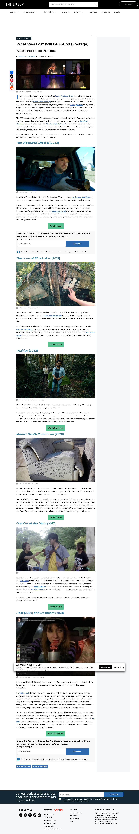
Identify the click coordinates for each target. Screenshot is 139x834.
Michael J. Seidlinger (27, 56)
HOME (19, 38)
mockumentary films (80, 197)
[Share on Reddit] (11, 88)
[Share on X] (11, 76)
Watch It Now (56, 226)
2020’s (23, 693)
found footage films (64, 96)
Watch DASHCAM (56, 734)
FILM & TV (27, 38)
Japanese (24, 581)
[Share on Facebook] (11, 72)
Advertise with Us (76, 813)
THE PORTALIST (49, 826)
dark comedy (40, 587)
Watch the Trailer (55, 428)
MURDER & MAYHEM (50, 823)
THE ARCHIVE (48, 817)
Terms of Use (74, 816)
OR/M (71, 822)
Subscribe (128, 4)
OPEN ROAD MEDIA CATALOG (53, 829)
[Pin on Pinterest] (11, 80)
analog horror (76, 105)
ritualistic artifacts (24, 329)
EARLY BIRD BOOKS (50, 820)
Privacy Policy (74, 819)
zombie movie (37, 589)
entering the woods (53, 315)
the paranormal (59, 211)
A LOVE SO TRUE (49, 814)
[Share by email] (11, 84)
